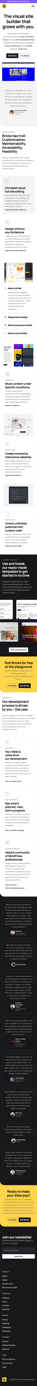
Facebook (6, 1309)
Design (5, 1280)
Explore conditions (12, 405)
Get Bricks (12, 55)
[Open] (33, 6)
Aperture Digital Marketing (19, 1080)
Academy (5, 1298)
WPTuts (18, 1142)
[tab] (18, 286)
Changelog (6, 1327)
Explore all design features (15, 250)
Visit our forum (11, 885)
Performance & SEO (9, 1287)
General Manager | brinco (20, 1009)
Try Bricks (25, 55)
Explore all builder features (15, 210)
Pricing (5, 1320)
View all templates (18, 650)
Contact (5, 1341)
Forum (4, 1302)
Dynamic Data (7, 1284)
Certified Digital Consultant (19, 1173)
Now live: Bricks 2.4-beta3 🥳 (18, 2)
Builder (5, 1276)
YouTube (5, 1305)
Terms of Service (8, 1359)
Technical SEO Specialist (19, 1115)
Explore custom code (13, 546)
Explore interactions (13, 475)
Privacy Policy (7, 1363)
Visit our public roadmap (14, 830)
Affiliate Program (8, 1345)
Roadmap (5, 1323)
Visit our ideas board (13, 781)
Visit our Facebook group (14, 888)
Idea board (6, 1331)
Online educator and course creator (20, 934)
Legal (4, 1367)
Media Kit (5, 1349)
